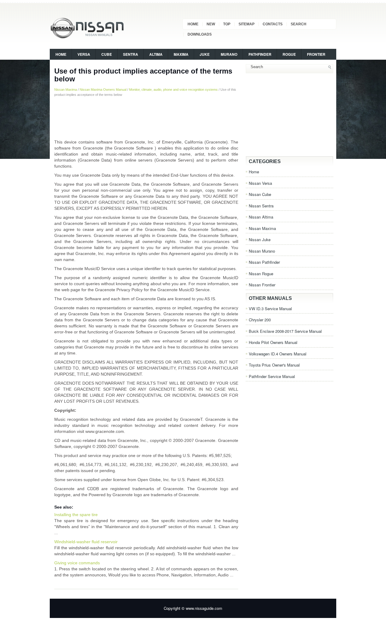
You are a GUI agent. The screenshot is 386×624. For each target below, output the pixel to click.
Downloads (200, 34)
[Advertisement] (146, 118)
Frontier (316, 54)
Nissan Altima (261, 217)
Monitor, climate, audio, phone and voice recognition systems (173, 89)
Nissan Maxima (65, 89)
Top (226, 24)
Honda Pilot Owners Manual (273, 342)
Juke (205, 54)
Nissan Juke (260, 239)
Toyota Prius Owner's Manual (274, 365)
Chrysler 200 (260, 320)
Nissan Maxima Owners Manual (103, 89)
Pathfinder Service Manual (272, 376)
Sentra (130, 54)
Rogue (289, 54)
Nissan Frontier (262, 285)
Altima (156, 54)
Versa (84, 54)
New (211, 24)
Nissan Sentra (261, 206)
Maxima (181, 54)
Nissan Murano (262, 251)
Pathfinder (259, 54)
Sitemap (247, 24)
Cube (106, 54)
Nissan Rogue (261, 273)
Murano (229, 54)
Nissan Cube (260, 194)
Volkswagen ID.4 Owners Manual (277, 354)
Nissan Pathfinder (264, 262)
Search (298, 24)
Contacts (273, 24)
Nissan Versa (260, 183)
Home (193, 24)
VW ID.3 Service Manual (270, 308)
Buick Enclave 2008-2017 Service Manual (285, 331)
